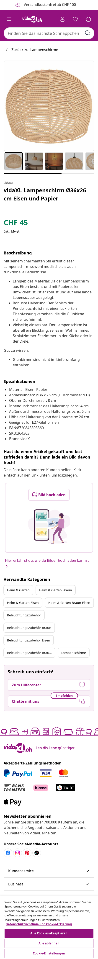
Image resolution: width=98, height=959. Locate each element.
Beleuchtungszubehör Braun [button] (29, 628)
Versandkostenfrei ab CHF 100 (49, 4)
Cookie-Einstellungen (49, 953)
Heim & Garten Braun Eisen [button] (69, 602)
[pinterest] (27, 853)
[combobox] (49, 33)
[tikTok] (36, 853)
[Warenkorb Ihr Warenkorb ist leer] (88, 19)
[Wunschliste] (75, 19)
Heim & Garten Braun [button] (55, 590)
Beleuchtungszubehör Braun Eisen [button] (31, 653)
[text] (16, 223)
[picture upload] (49, 526)
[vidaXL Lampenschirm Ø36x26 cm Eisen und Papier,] (49, 106)
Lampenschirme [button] (73, 653)
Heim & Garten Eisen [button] (23, 602)
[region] (49, 927)
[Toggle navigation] (9, 19)
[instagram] (17, 853)
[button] (49, 871)
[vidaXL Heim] (32, 19)
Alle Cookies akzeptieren (48, 933)
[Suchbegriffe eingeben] (87, 32)
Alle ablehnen (49, 943)
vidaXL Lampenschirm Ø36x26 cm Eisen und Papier (45, 194)
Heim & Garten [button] (18, 590)
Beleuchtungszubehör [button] (24, 615)
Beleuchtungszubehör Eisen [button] (28, 640)
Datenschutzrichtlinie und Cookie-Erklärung (39, 924)
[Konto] (62, 19)
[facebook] (8, 853)
